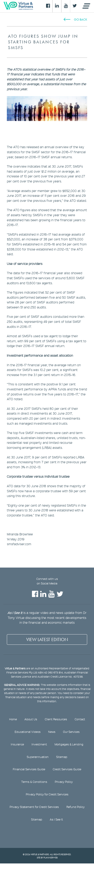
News (51, 732)
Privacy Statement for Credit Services (34, 807)
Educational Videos (28, 732)
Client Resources (56, 719)
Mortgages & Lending (69, 744)
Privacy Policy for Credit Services (47, 794)
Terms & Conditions (34, 782)
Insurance (17, 744)
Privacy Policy (64, 782)
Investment (39, 744)
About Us (30, 719)
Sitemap (61, 757)
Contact (80, 719)
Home (13, 719)
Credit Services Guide (67, 769)
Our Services (71, 732)
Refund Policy (75, 807)
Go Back (80, 19)
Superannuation (38, 757)
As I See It (56, 819)
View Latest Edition (47, 639)
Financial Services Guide (29, 769)
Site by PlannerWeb (47, 857)
